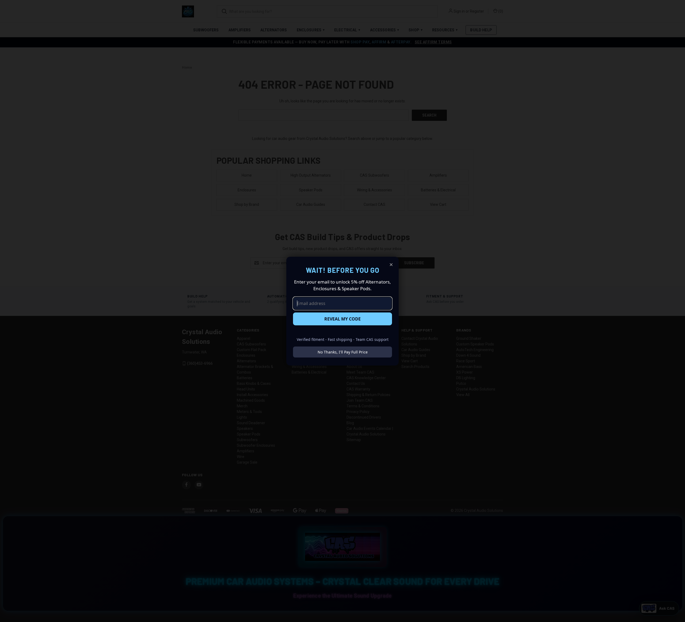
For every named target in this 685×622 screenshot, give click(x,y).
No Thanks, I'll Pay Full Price (343, 352)
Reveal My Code (342, 319)
